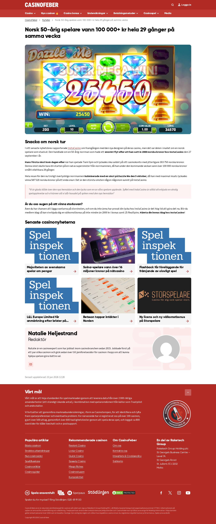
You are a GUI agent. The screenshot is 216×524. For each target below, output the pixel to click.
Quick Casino (76, 456)
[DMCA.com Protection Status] (124, 492)
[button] (188, 392)
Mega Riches (76, 466)
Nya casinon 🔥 (50, 13)
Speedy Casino (77, 461)
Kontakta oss (120, 451)
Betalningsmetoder (124, 13)
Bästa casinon (33, 445)
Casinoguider (32, 472)
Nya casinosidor (34, 456)
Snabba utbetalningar (37, 451)
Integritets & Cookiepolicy (127, 456)
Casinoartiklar (32, 466)
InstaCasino (74, 148)
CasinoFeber (31, 20)
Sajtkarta (118, 461)
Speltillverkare (32, 461)
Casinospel (150, 13)
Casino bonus (71, 13)
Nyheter (46, 20)
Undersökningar (96, 13)
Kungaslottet (76, 477)
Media (167, 13)
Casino (29, 13)
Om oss (117, 445)
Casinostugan (76, 472)
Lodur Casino (76, 451)
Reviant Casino (77, 445)
